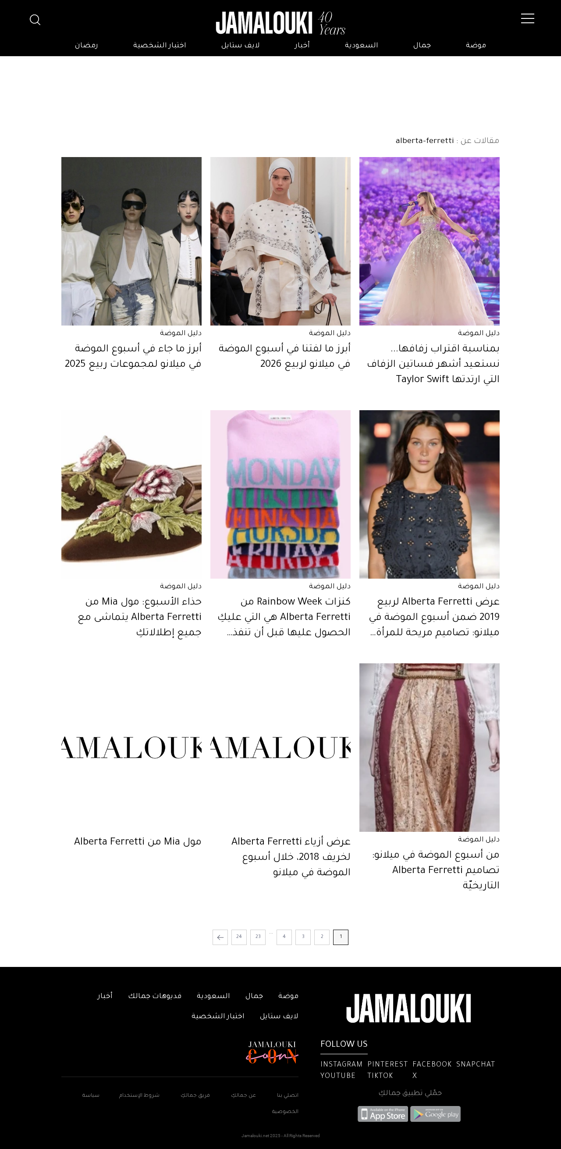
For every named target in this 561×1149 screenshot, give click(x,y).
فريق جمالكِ (195, 1096)
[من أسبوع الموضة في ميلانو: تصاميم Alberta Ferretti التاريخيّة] (429, 747)
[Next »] (220, 937)
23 (258, 937)
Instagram (341, 1065)
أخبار (302, 46)
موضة (476, 46)
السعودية (361, 46)
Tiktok (380, 1077)
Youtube (338, 1077)
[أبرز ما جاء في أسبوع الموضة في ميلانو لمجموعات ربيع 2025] (131, 241)
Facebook (432, 1065)
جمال (422, 46)
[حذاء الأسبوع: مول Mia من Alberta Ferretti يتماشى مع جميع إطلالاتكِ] (131, 494)
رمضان (86, 46)
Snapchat (475, 1065)
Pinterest (387, 1065)
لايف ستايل (240, 46)
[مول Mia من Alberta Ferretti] (131, 747)
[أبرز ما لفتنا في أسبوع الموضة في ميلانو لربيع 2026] (280, 241)
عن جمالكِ (243, 1096)
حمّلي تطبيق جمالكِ (410, 1094)
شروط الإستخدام (139, 1096)
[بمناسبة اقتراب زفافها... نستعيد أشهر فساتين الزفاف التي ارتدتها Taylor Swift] (429, 241)
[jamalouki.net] (280, 23)
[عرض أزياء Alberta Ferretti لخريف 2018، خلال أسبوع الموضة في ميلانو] (280, 747)
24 (239, 937)
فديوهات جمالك (154, 997)
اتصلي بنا (287, 1096)
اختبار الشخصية (159, 46)
